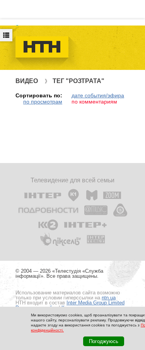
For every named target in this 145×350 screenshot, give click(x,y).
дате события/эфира (98, 95)
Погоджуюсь (103, 341)
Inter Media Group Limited (96, 303)
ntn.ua (109, 298)
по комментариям (94, 102)
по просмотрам (42, 102)
